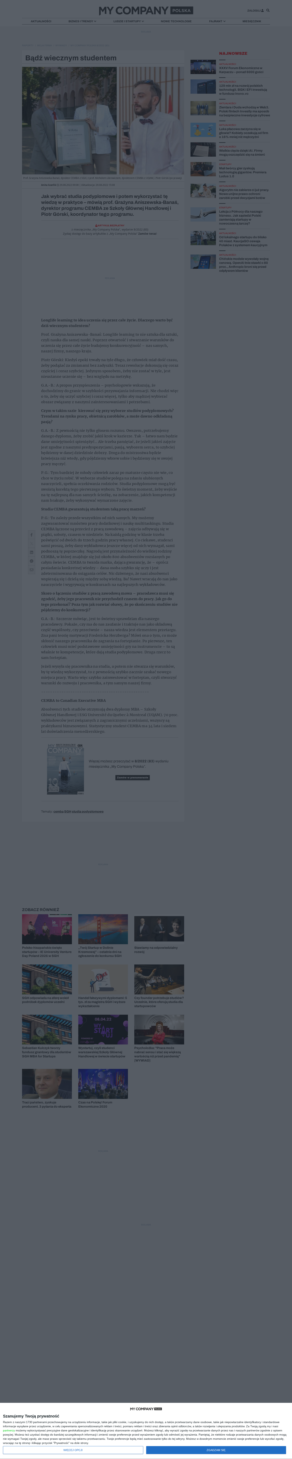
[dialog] (146, 1431)
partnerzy (9, 1430)
